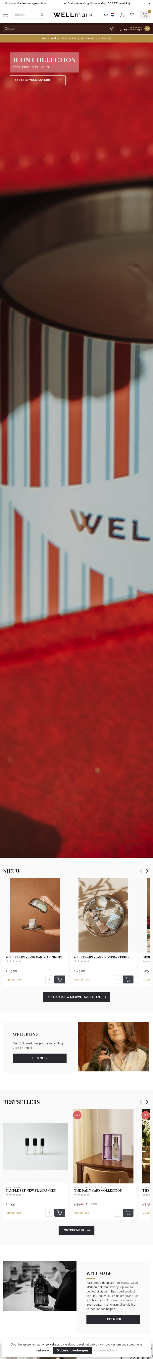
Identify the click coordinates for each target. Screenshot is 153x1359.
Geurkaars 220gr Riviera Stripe (101, 957)
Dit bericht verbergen (72, 1350)
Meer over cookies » (105, 1350)
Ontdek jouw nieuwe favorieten (74, 997)
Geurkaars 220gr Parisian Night (34, 957)
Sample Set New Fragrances (31, 1190)
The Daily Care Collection (98, 1190)
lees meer (40, 1058)
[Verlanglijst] (132, 15)
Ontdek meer (74, 1230)
